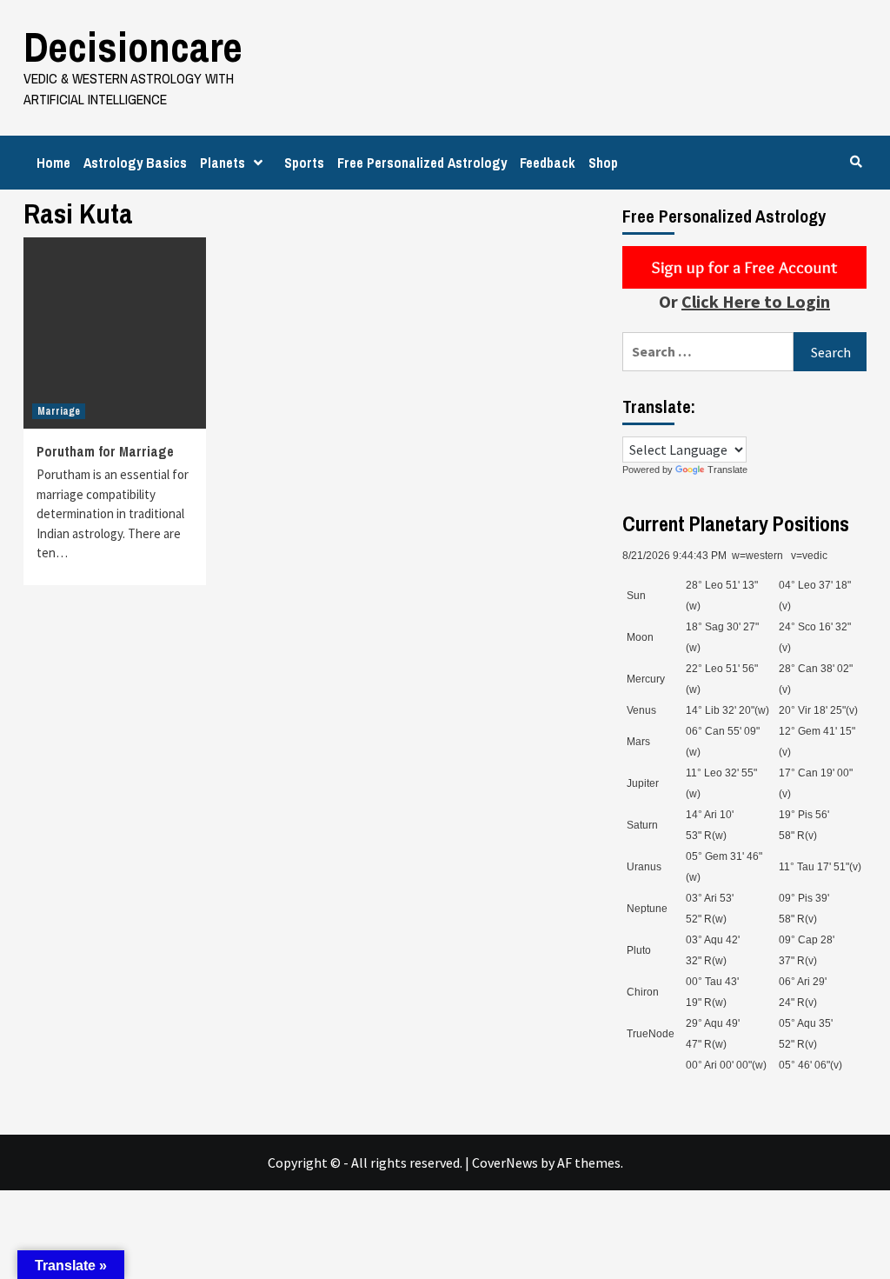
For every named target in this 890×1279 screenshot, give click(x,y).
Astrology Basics (135, 162)
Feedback (547, 162)
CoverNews (505, 1162)
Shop (603, 162)
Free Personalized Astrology (422, 162)
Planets (222, 162)
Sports (304, 162)
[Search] (856, 161)
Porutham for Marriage (105, 451)
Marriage (58, 411)
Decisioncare (132, 46)
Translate (727, 469)
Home (53, 162)
